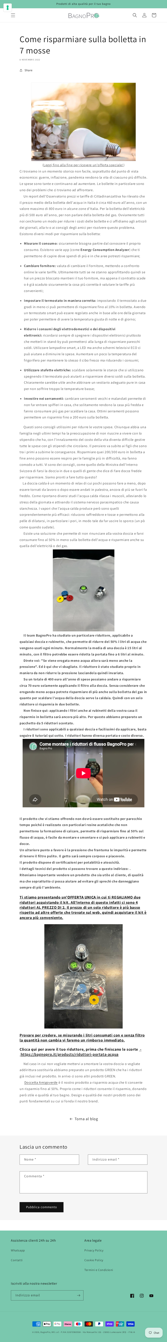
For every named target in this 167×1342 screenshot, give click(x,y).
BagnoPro (45, 1332)
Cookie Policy (93, 1260)
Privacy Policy (93, 1250)
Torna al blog (86, 1118)
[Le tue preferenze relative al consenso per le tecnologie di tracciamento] (7, 7)
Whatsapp (18, 1250)
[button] (13, 15)
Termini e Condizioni (98, 1270)
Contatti (17, 1260)
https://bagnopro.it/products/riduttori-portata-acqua (70, 1054)
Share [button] (29, 70)
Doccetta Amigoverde (41, 1082)
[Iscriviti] (78, 1295)
